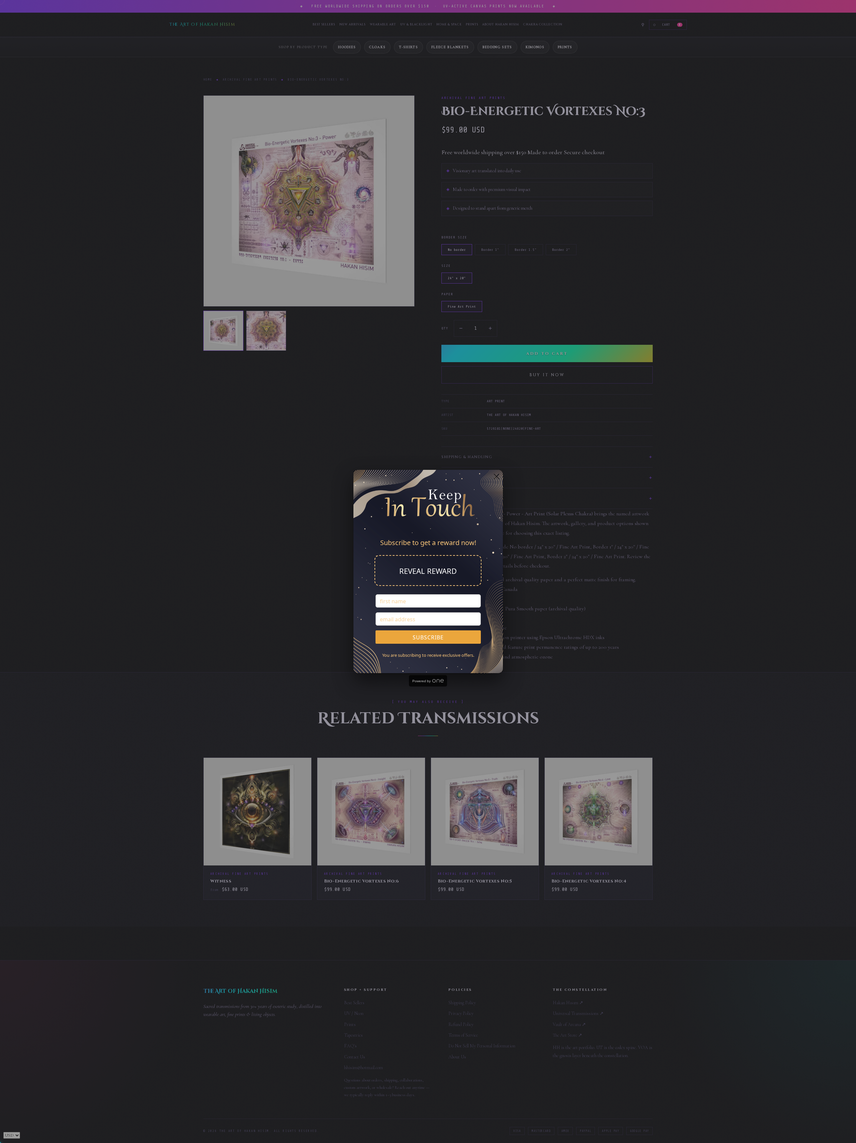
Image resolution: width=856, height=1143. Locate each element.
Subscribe (428, 637)
